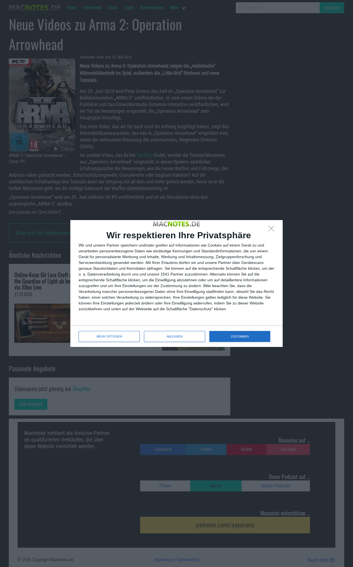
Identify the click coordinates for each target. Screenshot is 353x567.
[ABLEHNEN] (272, 230)
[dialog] (176, 283)
